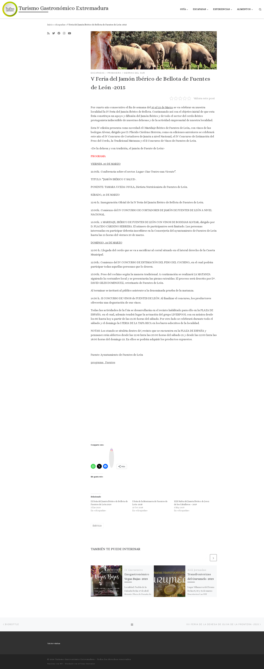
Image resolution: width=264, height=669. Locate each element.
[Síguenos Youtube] (69, 33)
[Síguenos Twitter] (53, 33)
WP (61, 664)
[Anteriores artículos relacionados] (206, 557)
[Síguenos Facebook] (59, 33)
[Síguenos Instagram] (64, 33)
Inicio (50, 24)
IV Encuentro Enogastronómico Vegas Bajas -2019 (136, 574)
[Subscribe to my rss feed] (48, 33)
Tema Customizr (87, 664)
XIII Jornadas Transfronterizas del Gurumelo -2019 (200, 574)
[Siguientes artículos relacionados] (213, 557)
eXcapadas (60, 24)
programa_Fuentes (103, 362)
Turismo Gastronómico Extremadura (75, 659)
